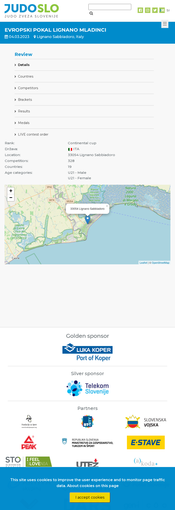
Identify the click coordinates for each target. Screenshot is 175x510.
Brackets (25, 100)
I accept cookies (89, 497)
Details (24, 65)
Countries (25, 76)
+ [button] (10, 191)
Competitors (28, 88)
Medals (23, 123)
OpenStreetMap (160, 262)
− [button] (10, 197)
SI (168, 10)
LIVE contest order (33, 134)
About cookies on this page (93, 486)
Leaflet (143, 262)
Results (24, 111)
